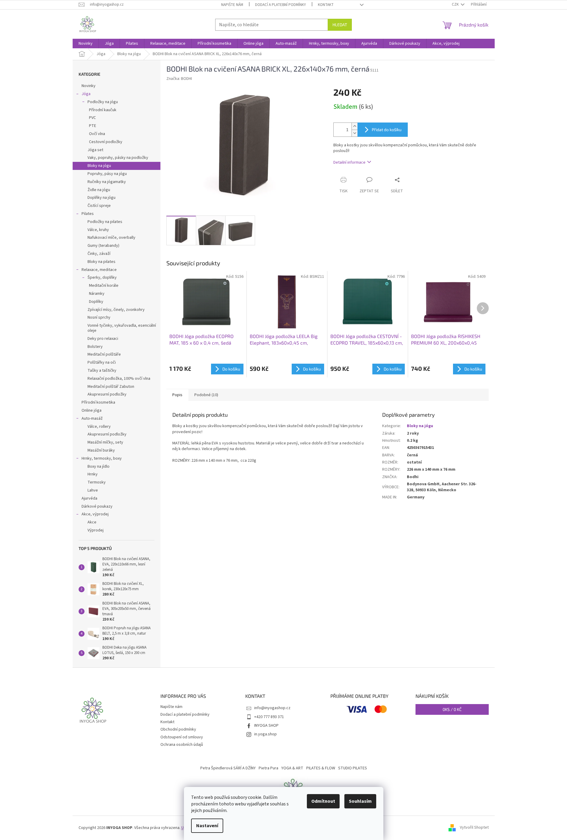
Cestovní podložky (105, 142)
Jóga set (95, 150)
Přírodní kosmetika (98, 402)
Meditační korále (103, 286)
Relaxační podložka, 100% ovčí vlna (119, 379)
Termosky (97, 482)
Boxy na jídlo (99, 466)
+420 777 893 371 (269, 717)
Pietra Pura (268, 768)
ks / (452, 709)
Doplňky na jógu (101, 198)
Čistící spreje (99, 206)
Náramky (96, 294)
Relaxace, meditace (99, 270)
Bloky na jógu (99, 166)
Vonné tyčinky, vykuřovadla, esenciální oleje (122, 328)
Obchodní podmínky (178, 729)
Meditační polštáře (104, 354)
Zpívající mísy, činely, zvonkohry (116, 310)
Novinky (89, 86)
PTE (92, 126)
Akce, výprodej (95, 514)
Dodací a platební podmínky (280, 4)
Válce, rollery (99, 427)
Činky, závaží (99, 254)
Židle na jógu (99, 190)
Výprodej (96, 530)
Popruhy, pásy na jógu (107, 174)
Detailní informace (349, 162)
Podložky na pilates (105, 222)
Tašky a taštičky (102, 370)
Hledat (339, 24)
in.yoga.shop (265, 734)
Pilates (88, 214)
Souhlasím (360, 801)
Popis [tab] (177, 395)
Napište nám (232, 4)
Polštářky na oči (102, 362)
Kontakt (326, 4)
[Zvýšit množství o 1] (354, 126)
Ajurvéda (89, 498)
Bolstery (95, 347)
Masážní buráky (101, 450)
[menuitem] (86, 43)
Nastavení (207, 825)
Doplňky (96, 302)
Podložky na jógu (103, 102)
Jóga (86, 94)
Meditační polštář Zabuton (111, 387)
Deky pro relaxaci (103, 339)
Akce (92, 522)
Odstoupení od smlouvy (181, 737)
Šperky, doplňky (102, 277)
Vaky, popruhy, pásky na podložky (118, 158)
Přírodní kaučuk (102, 110)
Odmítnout (323, 801)
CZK (456, 4)
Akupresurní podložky (107, 394)
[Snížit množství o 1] (354, 133)
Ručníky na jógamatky (107, 182)
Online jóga (91, 410)
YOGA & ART (292, 768)
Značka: (179, 79)
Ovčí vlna (97, 134)
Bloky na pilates (101, 262)
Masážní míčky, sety (105, 442)
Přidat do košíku (387, 129)
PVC (92, 118)
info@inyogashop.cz (272, 708)
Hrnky (93, 474)
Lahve (93, 490)
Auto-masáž (92, 418)
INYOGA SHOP (266, 726)
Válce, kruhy (98, 230)
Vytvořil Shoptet (474, 828)
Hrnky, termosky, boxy (102, 458)
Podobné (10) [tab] (206, 395)
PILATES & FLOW (320, 768)
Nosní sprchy (99, 317)
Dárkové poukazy (97, 506)
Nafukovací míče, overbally (111, 238)
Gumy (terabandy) (103, 246)
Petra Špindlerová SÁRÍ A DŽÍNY (228, 768)
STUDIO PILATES (352, 768)
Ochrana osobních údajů (181, 745)
